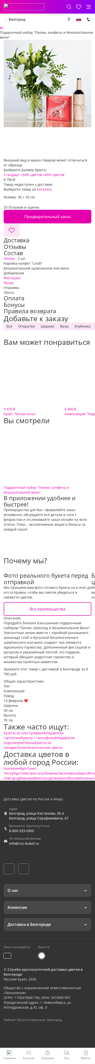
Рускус (9, 282)
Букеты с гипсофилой (39, 737)
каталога (44, 189)
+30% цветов (31, 174)
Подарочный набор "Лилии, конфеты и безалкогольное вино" (36, 490)
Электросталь (32, 773)
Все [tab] (9, 326)
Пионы (29, 742)
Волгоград (42, 778)
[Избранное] (79, 7)
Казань (86, 778)
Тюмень (50, 773)
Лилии (9, 258)
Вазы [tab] (64, 326)
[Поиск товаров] (69, 7)
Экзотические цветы (45, 747)
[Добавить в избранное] (12, 230)
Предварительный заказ (47, 216)
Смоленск (59, 778)
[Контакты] (88, 19)
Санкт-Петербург (21, 771)
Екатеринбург (15, 768)
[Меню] (88, 7)
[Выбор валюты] (69, 19)
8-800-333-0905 (21, 830)
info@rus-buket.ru (24, 843)
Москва (73, 778)
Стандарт (11, 174)
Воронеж (26, 778)
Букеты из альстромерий (25, 733)
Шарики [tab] (47, 326)
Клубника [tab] (82, 326)
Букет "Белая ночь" (20, 411)
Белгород (17, 19)
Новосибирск (77, 773)
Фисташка (12, 278)
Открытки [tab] (26, 326)
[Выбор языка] (79, 19)
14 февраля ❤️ (16, 700)
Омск (61, 773)
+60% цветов (53, 174)
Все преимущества (47, 609)
